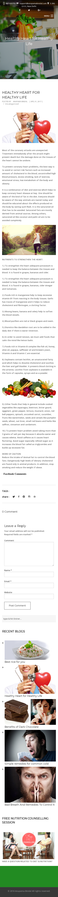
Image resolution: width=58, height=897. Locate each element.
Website (8, 592)
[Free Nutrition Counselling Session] (29, 845)
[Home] (6, 16)
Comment (9, 540)
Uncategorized (12, 104)
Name (8, 570)
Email (7, 581)
